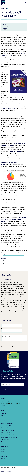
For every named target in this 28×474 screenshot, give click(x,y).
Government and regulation (7, 430)
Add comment (7, 320)
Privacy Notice (8, 471)
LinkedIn (3, 415)
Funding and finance (6, 427)
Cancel (10, 343)
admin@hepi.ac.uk (5, 406)
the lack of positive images (8, 108)
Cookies (2, 471)
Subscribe (5, 389)
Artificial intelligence (6, 425)
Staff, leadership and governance (9, 437)
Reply (3, 315)
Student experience (6, 439)
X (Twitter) (3, 413)
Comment (3, 333)
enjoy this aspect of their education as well (13, 254)
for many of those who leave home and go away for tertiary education (13, 219)
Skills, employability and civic (8, 435)
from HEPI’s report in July (16, 151)
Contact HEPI (4, 461)
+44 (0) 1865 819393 (6, 401)
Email (2, 322)
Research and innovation (7, 432)
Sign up (3, 458)
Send (4, 343)
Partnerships (4, 456)
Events (3, 451)
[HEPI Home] (6, 2)
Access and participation (7, 423)
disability (16, 49)
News (2, 454)
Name (2, 328)
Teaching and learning (6, 442)
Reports (3, 449)
